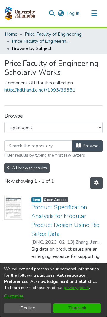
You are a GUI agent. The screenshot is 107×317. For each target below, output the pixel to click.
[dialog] (53, 290)
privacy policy (76, 288)
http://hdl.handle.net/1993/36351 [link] (39, 90)
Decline (28, 308)
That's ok (77, 308)
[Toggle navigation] (94, 13)
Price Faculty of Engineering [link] (53, 34)
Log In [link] (73, 13)
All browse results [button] (29, 168)
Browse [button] (90, 146)
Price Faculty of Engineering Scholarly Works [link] (41, 41)
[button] (19, 13)
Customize (13, 296)
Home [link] (11, 34)
